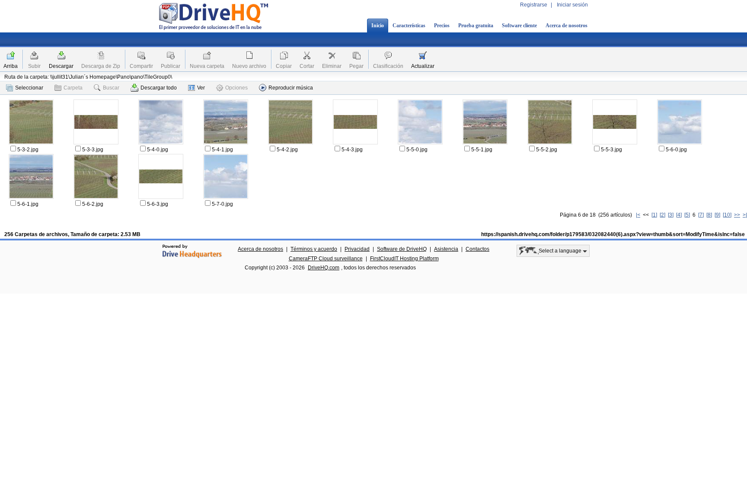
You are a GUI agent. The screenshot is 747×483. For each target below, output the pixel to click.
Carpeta (73, 88)
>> (737, 215)
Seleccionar (29, 88)
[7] (701, 215)
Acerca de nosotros (566, 25)
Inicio (377, 25)
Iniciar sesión (572, 5)
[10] (727, 215)
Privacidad (357, 249)
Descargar (61, 66)
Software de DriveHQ (402, 249)
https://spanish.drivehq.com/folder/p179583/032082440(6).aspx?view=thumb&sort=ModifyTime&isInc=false (613, 234)
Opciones (236, 88)
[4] (679, 215)
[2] (662, 215)
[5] (687, 215)
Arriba (10, 66)
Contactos (477, 249)
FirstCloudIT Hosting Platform (404, 259)
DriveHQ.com (323, 268)
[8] (709, 215)
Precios (442, 25)
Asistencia (446, 249)
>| (745, 215)
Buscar (111, 88)
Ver (201, 88)
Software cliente (519, 25)
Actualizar (422, 66)
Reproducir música (290, 88)
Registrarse (533, 5)
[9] (717, 215)
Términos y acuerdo (313, 249)
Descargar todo (158, 88)
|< (638, 215)
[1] (654, 215)
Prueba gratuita (475, 25)
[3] (671, 215)
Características (409, 25)
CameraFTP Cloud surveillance (326, 259)
